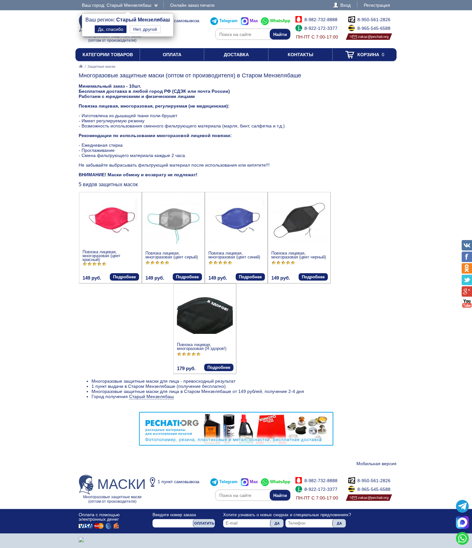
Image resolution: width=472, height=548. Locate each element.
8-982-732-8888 (320, 19)
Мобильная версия (376, 463)
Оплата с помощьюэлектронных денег (99, 517)
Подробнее (124, 276)
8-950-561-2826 (373, 19)
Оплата (172, 54)
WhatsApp (280, 20)
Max (254, 20)
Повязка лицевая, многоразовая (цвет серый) (171, 255)
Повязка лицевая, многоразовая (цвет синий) (234, 255)
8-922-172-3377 (320, 28)
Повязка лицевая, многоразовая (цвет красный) (101, 255)
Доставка (236, 54)
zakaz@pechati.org (373, 37)
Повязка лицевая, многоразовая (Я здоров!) (201, 346)
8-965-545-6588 (373, 28)
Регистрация (377, 5)
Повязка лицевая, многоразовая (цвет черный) (298, 255)
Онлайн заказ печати (192, 5)
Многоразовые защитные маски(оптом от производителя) (114, 490)
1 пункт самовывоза (178, 20)
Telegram (228, 20)
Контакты (300, 54)
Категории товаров (108, 54)
